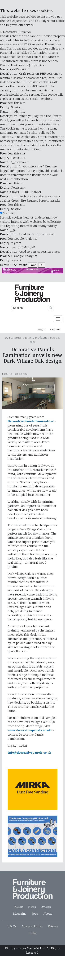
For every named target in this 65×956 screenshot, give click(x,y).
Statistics (9, 213)
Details (5, 265)
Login (41, 329)
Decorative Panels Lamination (30, 421)
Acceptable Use (32, 926)
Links (32, 933)
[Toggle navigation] (58, 318)
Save (32, 265)
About (48, 913)
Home (6, 374)
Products (20, 374)
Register (55, 329)
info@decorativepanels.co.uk (29, 752)
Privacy (53, 926)
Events (46, 906)
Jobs (35, 913)
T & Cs (11, 926)
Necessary (17, 32)
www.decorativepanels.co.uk (29, 730)
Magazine (20, 913)
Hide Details (18, 265)
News (32, 906)
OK (42, 265)
